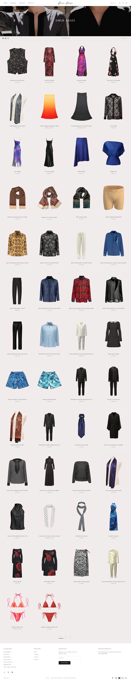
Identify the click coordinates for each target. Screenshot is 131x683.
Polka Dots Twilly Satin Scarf (49, 536)
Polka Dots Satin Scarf (114, 490)
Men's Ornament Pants (17, 308)
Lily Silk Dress (49, 171)
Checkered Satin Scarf (17, 126)
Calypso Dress (49, 80)
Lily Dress (17, 171)
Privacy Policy (7, 659)
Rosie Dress (17, 581)
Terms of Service (8, 662)
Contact (22, 3)
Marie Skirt (81, 171)
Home (5, 3)
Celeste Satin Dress (113, 80)
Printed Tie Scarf (81, 536)
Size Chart (6, 654)
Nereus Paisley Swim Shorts (17, 399)
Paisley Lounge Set (113, 399)
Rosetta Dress (113, 536)
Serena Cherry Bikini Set (49, 627)
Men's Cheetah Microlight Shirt (17, 263)
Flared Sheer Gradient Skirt (49, 126)
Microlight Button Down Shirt (49, 354)
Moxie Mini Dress (113, 354)
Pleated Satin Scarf (81, 445)
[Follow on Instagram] (8, 672)
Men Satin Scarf (81, 217)
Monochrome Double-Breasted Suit (81, 354)
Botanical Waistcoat (17, 80)
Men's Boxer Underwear (113, 217)
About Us (31, 3)
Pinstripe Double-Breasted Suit (49, 445)
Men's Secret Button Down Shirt (49, 308)
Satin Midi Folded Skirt (82, 581)
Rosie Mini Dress (49, 581)
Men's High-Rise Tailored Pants (81, 263)
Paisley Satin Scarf (17, 445)
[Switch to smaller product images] (5, 38)
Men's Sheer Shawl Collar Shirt (113, 308)
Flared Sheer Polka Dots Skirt (81, 126)
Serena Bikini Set (17, 627)
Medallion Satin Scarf (49, 217)
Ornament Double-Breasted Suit (82, 399)
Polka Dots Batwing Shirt (82, 490)
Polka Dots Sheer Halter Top (17, 536)
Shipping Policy (7, 664)
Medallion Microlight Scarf (17, 217)
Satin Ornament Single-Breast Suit (113, 581)
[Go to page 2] (70, 636)
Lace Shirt (113, 126)
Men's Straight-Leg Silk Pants (17, 354)
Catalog (13, 3)
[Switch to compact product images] (8, 38)
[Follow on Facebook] (4, 672)
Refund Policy (7, 657)
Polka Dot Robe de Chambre (113, 445)
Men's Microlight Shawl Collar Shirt (114, 263)
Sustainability (7, 652)
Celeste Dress (81, 80)
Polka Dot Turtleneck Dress (49, 490)
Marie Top (113, 171)
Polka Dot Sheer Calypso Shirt (17, 490)
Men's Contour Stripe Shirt (49, 263)
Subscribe (64, 662)
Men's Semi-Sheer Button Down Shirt (81, 308)
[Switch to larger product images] (3, 38)
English (112, 3)
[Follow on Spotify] (12, 672)
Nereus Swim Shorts (49, 399)
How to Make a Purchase (10, 667)
